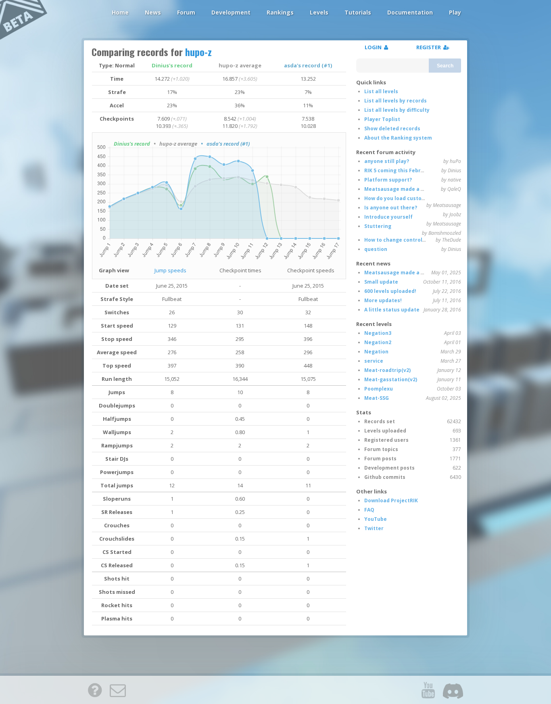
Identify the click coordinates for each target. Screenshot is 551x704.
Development (230, 12)
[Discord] (453, 690)
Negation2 (377, 342)
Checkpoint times (240, 270)
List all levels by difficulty (397, 110)
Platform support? (388, 179)
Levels (319, 12)
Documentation (410, 12)
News (153, 12)
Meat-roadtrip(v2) (387, 370)
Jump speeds (170, 270)
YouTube (375, 519)
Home (120, 12)
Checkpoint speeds (310, 270)
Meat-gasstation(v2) (390, 379)
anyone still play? (386, 161)
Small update (381, 281)
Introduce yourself (388, 216)
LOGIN (374, 47)
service (373, 360)
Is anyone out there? (390, 207)
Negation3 (377, 333)
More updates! (383, 300)
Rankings (280, 12)
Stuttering (377, 226)
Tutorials (357, 12)
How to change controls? (396, 239)
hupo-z (198, 51)
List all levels (381, 91)
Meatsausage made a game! (400, 189)
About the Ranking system (398, 137)
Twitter (374, 528)
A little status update (392, 309)
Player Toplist (382, 119)
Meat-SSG (376, 398)
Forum (186, 12)
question (375, 249)
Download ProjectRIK (391, 500)
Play (455, 12)
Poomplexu (378, 388)
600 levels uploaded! (390, 291)
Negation (376, 351)
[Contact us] (118, 690)
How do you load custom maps (403, 198)
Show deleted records (392, 128)
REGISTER (429, 47)
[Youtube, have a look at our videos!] (428, 690)
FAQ (369, 509)
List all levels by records (395, 100)
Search (445, 66)
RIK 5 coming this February (398, 170)
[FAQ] (95, 690)
